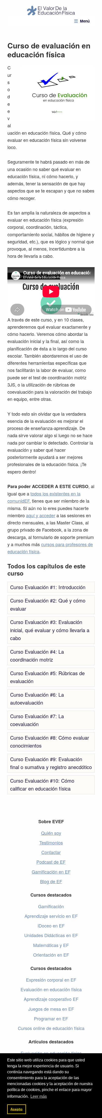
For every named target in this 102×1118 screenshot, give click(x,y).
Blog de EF (51, 881)
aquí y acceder (40, 515)
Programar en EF (51, 1018)
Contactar (51, 852)
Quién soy (51, 833)
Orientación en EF (51, 954)
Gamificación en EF (51, 871)
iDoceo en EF (51, 925)
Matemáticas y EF (51, 945)
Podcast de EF (51, 862)
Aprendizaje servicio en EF (51, 916)
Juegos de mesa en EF (51, 1009)
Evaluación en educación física (51, 989)
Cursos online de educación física (51, 1028)
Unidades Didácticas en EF (51, 935)
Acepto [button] (16, 1109)
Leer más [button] (38, 1096)
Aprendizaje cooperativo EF (51, 999)
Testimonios (51, 842)
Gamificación (51, 906)
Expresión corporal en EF (51, 979)
